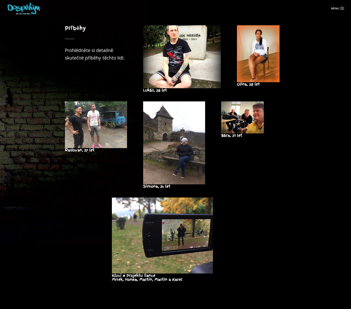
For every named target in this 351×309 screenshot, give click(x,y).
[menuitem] (342, 8)
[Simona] (174, 142)
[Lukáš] (182, 56)
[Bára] (242, 117)
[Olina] (258, 53)
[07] (162, 236)
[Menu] (342, 8)
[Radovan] (96, 124)
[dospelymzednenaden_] (24, 8)
